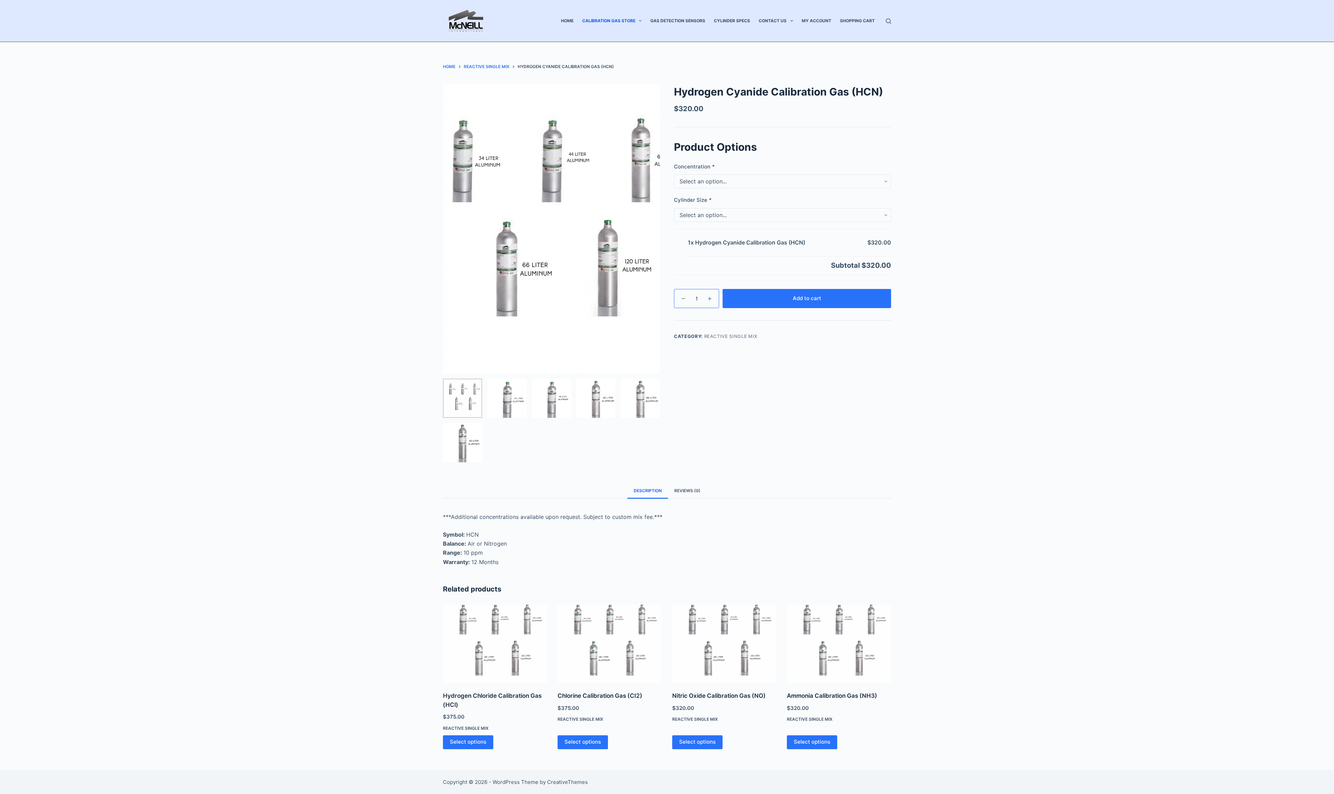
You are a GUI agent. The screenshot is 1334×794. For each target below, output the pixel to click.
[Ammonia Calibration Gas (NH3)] (839, 644)
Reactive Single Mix (731, 336)
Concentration (694, 166)
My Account (816, 20)
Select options (468, 741)
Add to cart (807, 298)
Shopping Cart (857, 20)
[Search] (888, 21)
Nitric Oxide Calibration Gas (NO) (719, 695)
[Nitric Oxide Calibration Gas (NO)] (724, 644)
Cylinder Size (692, 200)
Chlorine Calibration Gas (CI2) (600, 695)
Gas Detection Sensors (677, 20)
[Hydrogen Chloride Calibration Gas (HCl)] (495, 644)
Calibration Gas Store (608, 20)
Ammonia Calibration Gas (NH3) (832, 695)
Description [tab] (648, 490)
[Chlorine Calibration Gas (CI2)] (610, 644)
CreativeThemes (567, 782)
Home (567, 20)
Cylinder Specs (732, 20)
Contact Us (773, 20)
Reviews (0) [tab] (687, 490)
